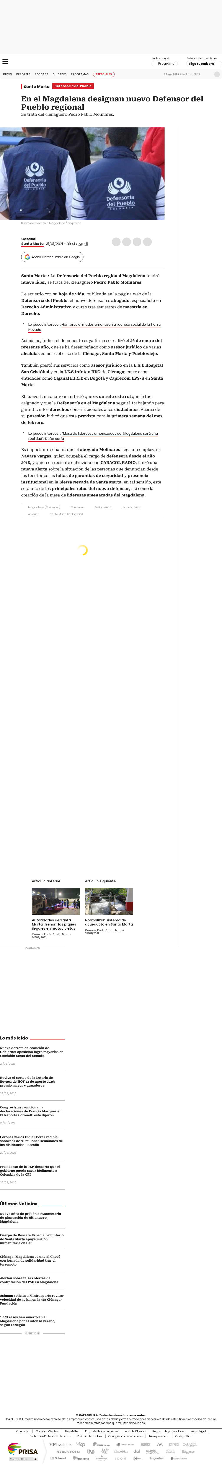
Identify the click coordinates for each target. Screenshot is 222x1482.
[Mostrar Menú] (5, 61)
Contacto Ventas (47, 1431)
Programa (166, 63)
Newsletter (208, 74)
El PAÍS (60, 1444)
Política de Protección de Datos (50, 1436)
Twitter (126, 242)
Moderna (80, 1457)
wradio (102, 1451)
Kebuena (187, 1451)
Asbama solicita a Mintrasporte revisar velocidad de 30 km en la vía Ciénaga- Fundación (32, 1299)
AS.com (159, 1444)
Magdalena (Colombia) (44, 507)
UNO (89, 1451)
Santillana (99, 1444)
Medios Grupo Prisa (22, 1459)
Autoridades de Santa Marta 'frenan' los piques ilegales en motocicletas (54, 924)
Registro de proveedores (168, 1431)
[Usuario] (217, 74)
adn (173, 1444)
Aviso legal (198, 1431)
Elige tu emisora (201, 64)
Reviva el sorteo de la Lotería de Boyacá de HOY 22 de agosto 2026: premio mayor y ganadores (27, 1081)
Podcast (41, 74)
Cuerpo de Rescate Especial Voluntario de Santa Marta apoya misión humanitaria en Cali (32, 1239)
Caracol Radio (111, 62)
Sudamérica (103, 507)
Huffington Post (66, 1451)
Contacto (22, 1431)
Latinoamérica (131, 507)
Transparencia (158, 1436)
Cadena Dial (135, 1451)
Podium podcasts (100, 1457)
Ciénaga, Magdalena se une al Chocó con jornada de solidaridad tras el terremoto (30, 1260)
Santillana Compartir (123, 1444)
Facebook (116, 242)
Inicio (7, 74)
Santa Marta (37, 86)
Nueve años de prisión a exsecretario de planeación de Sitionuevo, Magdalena (30, 1217)
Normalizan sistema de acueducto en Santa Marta (109, 922)
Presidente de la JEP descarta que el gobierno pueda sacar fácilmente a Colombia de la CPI (30, 1170)
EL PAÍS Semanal (151, 1451)
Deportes (23, 74)
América (33, 514)
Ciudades (59, 74)
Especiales (104, 74)
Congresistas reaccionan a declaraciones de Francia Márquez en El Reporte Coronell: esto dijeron (31, 1111)
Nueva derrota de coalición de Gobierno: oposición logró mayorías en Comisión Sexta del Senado (32, 1051)
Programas (80, 74)
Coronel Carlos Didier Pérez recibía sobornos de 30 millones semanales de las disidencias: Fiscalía (31, 1141)
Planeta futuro (169, 1451)
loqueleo (157, 1457)
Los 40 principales (79, 1444)
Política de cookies (89, 1436)
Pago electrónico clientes (101, 1431)
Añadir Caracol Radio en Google (56, 257)
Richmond (58, 1457)
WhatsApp (147, 242)
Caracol (28, 238)
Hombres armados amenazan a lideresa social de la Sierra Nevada (94, 327)
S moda (137, 1457)
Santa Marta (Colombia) (66, 514)
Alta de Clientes (135, 1431)
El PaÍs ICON (119, 1457)
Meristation (178, 1457)
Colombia (77, 507)
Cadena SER (144, 1444)
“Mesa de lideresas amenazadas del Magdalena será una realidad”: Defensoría (93, 436)
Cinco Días (119, 1451)
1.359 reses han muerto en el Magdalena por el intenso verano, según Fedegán (27, 1321)
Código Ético (183, 1436)
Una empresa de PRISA (23, 1448)
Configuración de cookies (125, 1436)
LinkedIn (137, 242)
